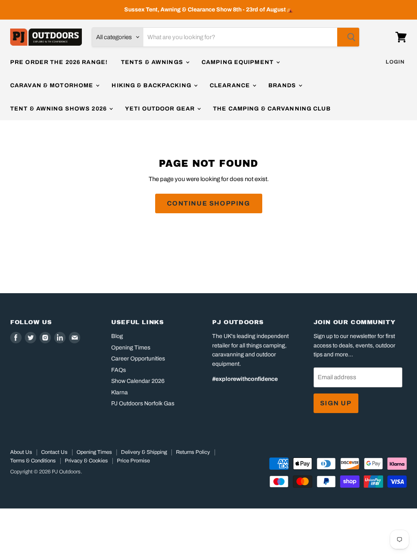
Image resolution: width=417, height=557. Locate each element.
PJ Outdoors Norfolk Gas (142, 403)
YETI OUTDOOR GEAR (160, 109)
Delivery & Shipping (144, 452)
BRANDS (283, 85)
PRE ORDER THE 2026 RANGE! (59, 62)
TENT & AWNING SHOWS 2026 (59, 109)
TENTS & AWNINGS (153, 62)
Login (395, 62)
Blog (117, 336)
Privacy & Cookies (86, 461)
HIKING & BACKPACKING (152, 85)
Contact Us (54, 452)
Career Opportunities (138, 359)
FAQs (118, 370)
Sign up (336, 403)
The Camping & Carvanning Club (271, 109)
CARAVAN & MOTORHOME (52, 85)
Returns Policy (193, 452)
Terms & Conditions (33, 461)
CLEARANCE (231, 85)
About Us (21, 452)
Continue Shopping (208, 203)
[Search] (348, 37)
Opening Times (130, 348)
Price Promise (133, 461)
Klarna (119, 392)
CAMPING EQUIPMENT (238, 62)
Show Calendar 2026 (138, 381)
